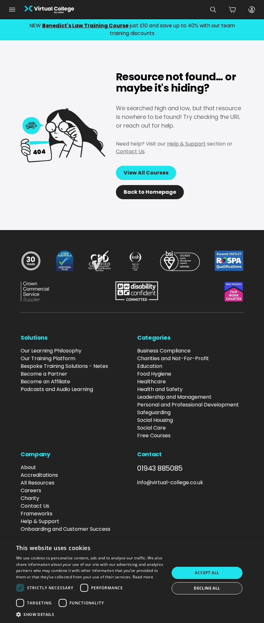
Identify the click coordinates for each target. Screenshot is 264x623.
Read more (143, 577)
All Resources (37, 482)
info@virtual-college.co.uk (170, 482)
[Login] (252, 10)
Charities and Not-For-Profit (173, 358)
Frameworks (36, 513)
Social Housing (155, 420)
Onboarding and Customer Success (65, 529)
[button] (90, 614)
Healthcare (151, 381)
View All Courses (146, 172)
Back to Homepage (150, 192)
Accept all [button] (207, 572)
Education (149, 366)
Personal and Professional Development (188, 404)
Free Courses (154, 435)
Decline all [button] (207, 588)
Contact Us (130, 151)
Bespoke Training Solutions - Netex (64, 366)
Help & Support (186, 143)
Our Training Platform (48, 358)
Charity (30, 498)
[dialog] (132, 580)
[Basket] (232, 10)
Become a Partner (44, 374)
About (28, 467)
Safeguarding (154, 412)
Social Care (151, 428)
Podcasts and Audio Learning (57, 389)
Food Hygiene (154, 374)
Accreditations (39, 475)
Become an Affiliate (45, 381)
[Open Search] (213, 10)
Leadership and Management (174, 397)
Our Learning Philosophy (51, 350)
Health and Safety (160, 389)
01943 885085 (160, 468)
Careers (31, 490)
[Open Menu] (12, 10)
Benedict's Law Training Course (85, 25)
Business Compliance (164, 350)
